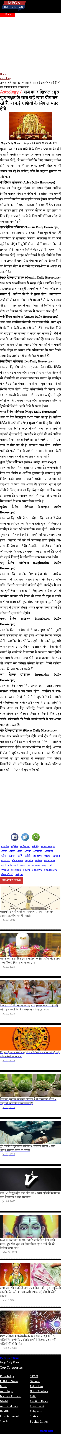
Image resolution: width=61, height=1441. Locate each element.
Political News (9, 1381)
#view (38, 861)
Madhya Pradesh (10, 1396)
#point (29, 861)
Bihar (3, 1386)
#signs (19, 874)
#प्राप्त (4, 851)
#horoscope (48, 847)
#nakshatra (50, 870)
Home (3, 74)
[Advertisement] (30, 56)
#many (36, 865)
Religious (36, 1411)
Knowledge (7, 1376)
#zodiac (5, 861)
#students (49, 861)
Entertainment (9, 1416)
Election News (39, 1401)
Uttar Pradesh (39, 1391)
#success (25, 865)
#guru (26, 870)
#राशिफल (25, 847)
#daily (35, 847)
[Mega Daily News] (14, 11)
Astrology (5, 78)
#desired (13, 865)
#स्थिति (27, 851)
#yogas (5, 870)
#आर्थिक (5, 847)
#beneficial (7, 874)
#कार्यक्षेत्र (48, 851)
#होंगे (20, 856)
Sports (4, 1421)
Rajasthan (36, 1386)
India (33, 1396)
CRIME (34, 1376)
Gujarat (35, 1381)
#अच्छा (11, 856)
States (34, 1416)
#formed (16, 870)
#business (17, 861)
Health (4, 1411)
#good (56, 856)
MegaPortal (46, 1431)
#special (47, 865)
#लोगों (27, 856)
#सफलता (37, 851)
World (4, 1401)
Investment (37, 1406)
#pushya (37, 870)
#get (3, 865)
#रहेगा (12, 851)
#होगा (3, 856)
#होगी (19, 851)
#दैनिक (14, 847)
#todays (37, 856)
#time (47, 856)
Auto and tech (9, 1406)
